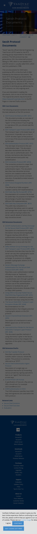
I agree (8, 523)
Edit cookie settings (13, 528)
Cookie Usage (26, 520)
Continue (18, 523)
